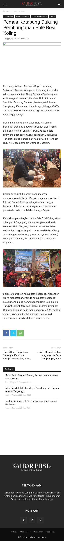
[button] (5, 4)
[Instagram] (32, 520)
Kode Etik (50, 531)
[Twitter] (13, 333)
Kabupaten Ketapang (39, 16)
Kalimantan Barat (22, 16)
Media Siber (25, 531)
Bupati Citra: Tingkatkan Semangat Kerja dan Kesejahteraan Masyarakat (16, 355)
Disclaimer (38, 531)
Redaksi (13, 531)
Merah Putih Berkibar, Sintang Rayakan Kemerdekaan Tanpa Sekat (31, 377)
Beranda (7, 11)
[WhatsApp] (20, 333)
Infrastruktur (19, 11)
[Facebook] (6, 333)
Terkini (52, 16)
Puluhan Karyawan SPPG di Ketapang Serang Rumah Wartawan (31, 403)
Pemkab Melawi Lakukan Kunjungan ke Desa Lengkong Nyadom (48, 355)
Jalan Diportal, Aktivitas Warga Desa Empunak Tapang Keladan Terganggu (32, 390)
